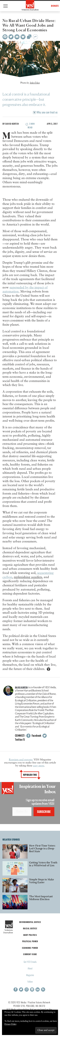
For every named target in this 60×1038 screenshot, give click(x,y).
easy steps (38, 765)
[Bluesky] (23, 36)
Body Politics (30, 934)
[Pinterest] (32, 989)
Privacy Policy (10, 1024)
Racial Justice (30, 928)
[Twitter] (11, 36)
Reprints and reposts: (21, 759)
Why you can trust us (47, 112)
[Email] (17, 36)
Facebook (36, 735)
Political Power (30, 941)
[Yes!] (30, 5)
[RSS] (43, 989)
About (30, 968)
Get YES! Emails (30, 961)
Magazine (30, 975)
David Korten (12, 123)
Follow (30, 981)
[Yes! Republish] (29, 37)
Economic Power (30, 947)
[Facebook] (5, 36)
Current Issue (30, 954)
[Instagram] (26, 989)
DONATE (55, 5)
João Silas (35, 82)
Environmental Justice (30, 922)
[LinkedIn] (38, 989)
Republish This (30, 774)
